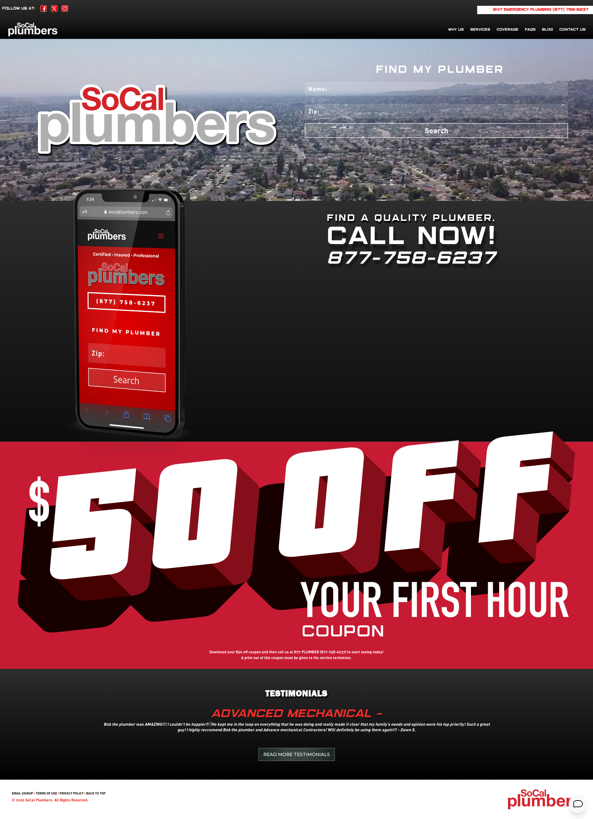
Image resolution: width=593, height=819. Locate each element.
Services (480, 29)
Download (217, 652)
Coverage (507, 29)
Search (436, 130)
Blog (547, 29)
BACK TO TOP (96, 793)
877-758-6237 (411, 259)
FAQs (530, 29)
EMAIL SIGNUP (22, 793)
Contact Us (572, 29)
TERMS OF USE (46, 793)
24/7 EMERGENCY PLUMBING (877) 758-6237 (540, 9)
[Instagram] (65, 10)
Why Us (456, 29)
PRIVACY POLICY (72, 793)
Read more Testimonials (296, 754)
